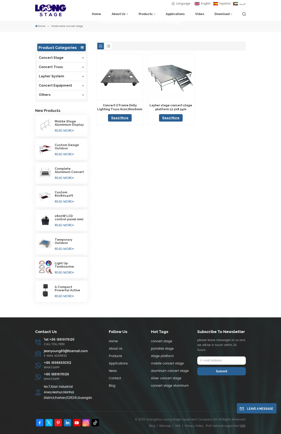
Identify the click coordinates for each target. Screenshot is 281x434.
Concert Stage (51, 58)
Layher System (51, 76)
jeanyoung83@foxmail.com (66, 351)
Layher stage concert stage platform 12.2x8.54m (171, 107)
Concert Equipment (55, 85)
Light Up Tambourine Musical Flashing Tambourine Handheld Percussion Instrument (68, 265)
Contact (115, 378)
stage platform (162, 356)
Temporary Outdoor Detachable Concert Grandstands (65, 241)
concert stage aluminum (170, 385)
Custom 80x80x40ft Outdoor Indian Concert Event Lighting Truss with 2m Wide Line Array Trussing (69, 194)
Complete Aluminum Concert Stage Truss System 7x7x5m (69, 170)
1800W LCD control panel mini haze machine (69, 217)
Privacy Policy (194, 426)
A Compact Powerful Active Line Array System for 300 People (69, 288)
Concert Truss (51, 67)
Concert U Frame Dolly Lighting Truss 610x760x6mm (119, 107)
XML (178, 426)
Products (146, 14)
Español (224, 3)
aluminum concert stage (170, 371)
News (113, 371)
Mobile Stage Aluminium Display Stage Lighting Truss (69, 123)
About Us (118, 14)
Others (45, 95)
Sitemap (165, 426)
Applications (175, 14)
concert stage (161, 341)
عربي (242, 3)
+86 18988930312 (57, 363)
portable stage (162, 348)
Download (222, 14)
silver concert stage (166, 378)
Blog (112, 385)
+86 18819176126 (56, 374)
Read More (63, 130)
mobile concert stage (167, 363)
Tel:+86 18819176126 (59, 340)
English (205, 3)
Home (96, 14)
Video (199, 14)
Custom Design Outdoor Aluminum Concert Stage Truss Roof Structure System (69, 146)
